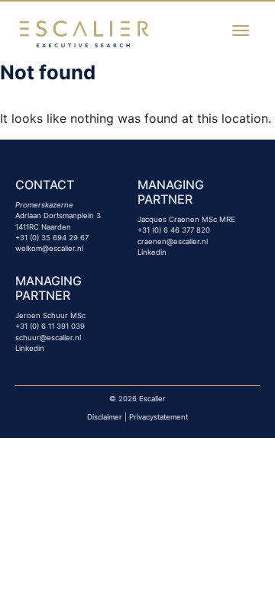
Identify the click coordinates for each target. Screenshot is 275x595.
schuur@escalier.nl (48, 337)
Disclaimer (104, 417)
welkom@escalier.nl (49, 248)
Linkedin (152, 252)
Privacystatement (158, 417)
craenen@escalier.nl (173, 241)
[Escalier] (84, 33)
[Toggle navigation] (241, 30)
